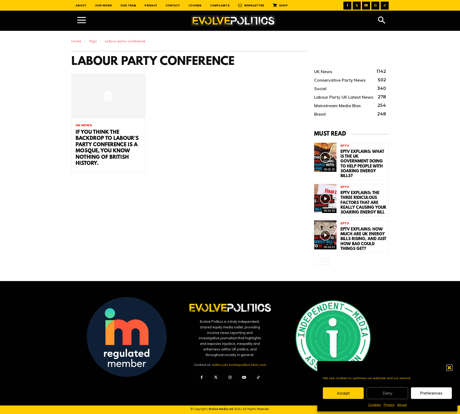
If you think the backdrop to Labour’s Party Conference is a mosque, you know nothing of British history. (107, 147)
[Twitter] (357, 6)
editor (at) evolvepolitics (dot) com (239, 365)
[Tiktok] (385, 6)
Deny (387, 393)
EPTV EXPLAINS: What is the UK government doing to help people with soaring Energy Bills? (362, 163)
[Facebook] (347, 6)
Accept (343, 393)
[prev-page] (317, 261)
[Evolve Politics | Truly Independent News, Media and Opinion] (233, 21)
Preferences (431, 393)
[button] (449, 367)
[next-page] (326, 261)
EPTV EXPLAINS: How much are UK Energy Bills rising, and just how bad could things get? (363, 239)
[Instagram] (375, 6)
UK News (84, 125)
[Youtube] (366, 6)
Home (76, 41)
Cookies (374, 405)
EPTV (344, 145)
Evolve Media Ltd (221, 409)
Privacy (389, 405)
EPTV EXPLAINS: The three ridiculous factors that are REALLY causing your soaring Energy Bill (363, 203)
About (402, 405)
